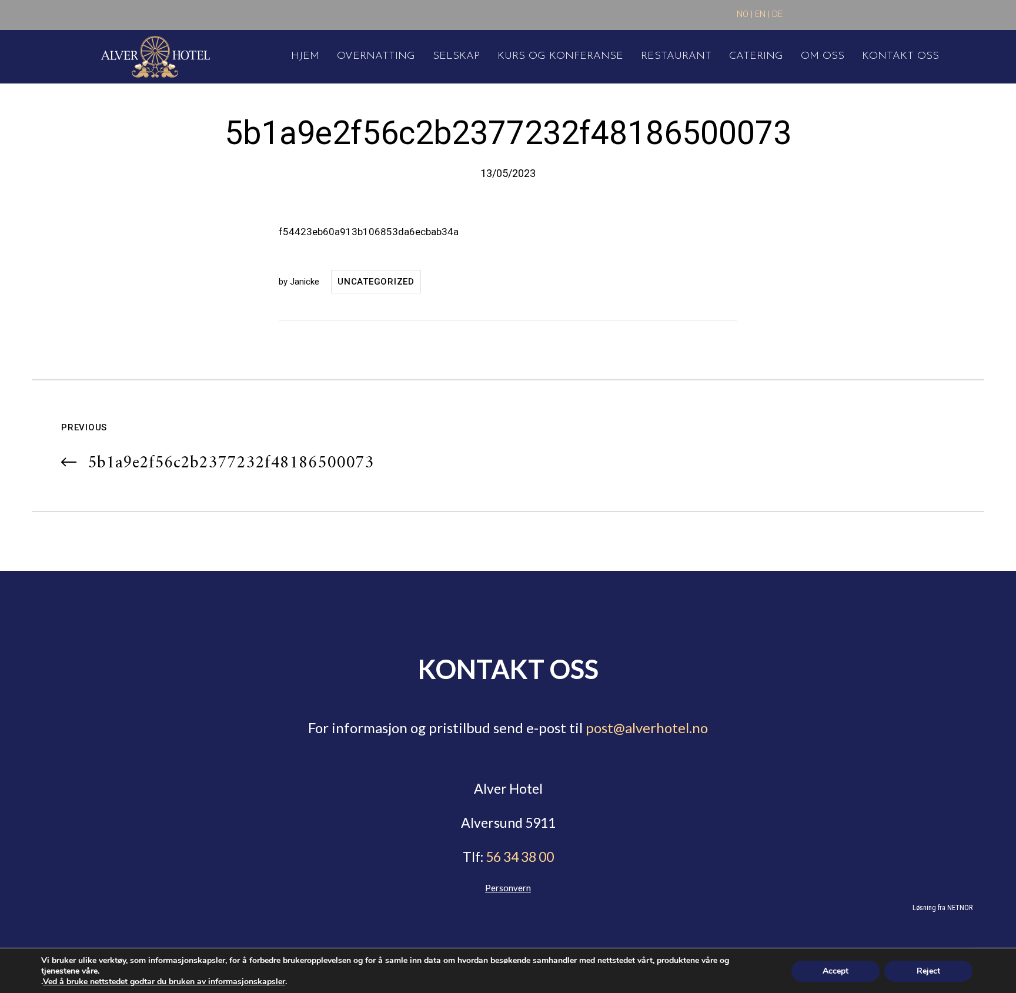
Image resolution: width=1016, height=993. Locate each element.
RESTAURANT (676, 56)
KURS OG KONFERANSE (560, 56)
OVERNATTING (376, 56)
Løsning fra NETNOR (942, 908)
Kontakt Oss (900, 56)
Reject (928, 971)
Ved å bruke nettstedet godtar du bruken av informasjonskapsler (164, 982)
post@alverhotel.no (647, 727)
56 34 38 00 (518, 856)
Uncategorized (376, 281)
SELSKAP (456, 56)
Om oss (822, 56)
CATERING (756, 56)
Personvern (508, 887)
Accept (835, 971)
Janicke (304, 281)
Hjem (305, 56)
